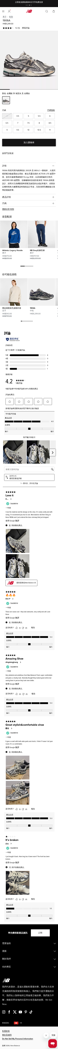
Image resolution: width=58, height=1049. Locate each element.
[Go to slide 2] (28, 5)
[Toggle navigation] (3, 11)
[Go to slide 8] (31, 321)
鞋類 (11, 17)
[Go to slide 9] (32, 321)
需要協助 (6, 943)
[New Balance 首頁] (29, 11)
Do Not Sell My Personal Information (17, 1039)
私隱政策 (6, 1031)
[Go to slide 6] (28, 321)
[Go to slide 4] (31, 5)
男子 (4, 17)
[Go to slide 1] (26, 5)
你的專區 (6, 966)
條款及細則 (7, 1035)
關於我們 (6, 959)
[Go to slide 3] (30, 5)
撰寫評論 (26, 28)
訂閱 (40, 933)
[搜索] (47, 11)
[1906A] (29, 60)
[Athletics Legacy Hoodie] (13, 234)
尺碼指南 (51, 110)
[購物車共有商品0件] (54, 11)
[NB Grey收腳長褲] (41, 234)
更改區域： (6, 1023)
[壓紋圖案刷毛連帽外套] (13, 292)
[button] (9, 11)
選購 (4, 951)
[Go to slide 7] (29, 321)
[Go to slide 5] (27, 321)
